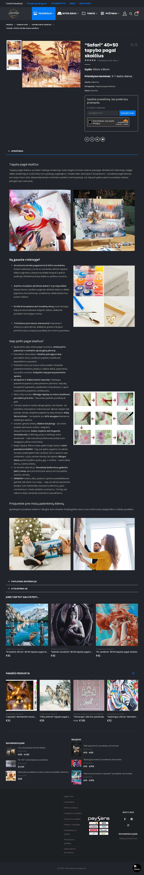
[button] (131, 14)
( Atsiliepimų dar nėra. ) (108, 60)
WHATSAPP (85, 3)
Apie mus (69, 796)
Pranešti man (127, 113)
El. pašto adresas (96, 107)
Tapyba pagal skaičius (105, 86)
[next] (136, 45)
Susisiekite (69, 802)
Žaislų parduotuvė (128, 838)
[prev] (132, 45)
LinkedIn (97, 139)
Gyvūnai (94, 90)
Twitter (92, 139)
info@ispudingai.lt (37, 3)
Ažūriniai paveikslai (81, 714)
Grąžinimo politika (73, 813)
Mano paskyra (71, 807)
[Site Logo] (14, 14)
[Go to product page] (27, 625)
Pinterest (131, 819)
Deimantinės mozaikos (14, 714)
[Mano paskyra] (124, 14)
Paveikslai (45, 13)
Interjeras (69, 13)
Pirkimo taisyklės (72, 824)
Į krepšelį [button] (43, 608)
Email (102, 139)
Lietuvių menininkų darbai (100, 714)
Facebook (87, 139)
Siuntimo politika (72, 819)
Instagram (128, 825)
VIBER (72, 3)
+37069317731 (58, 3)
